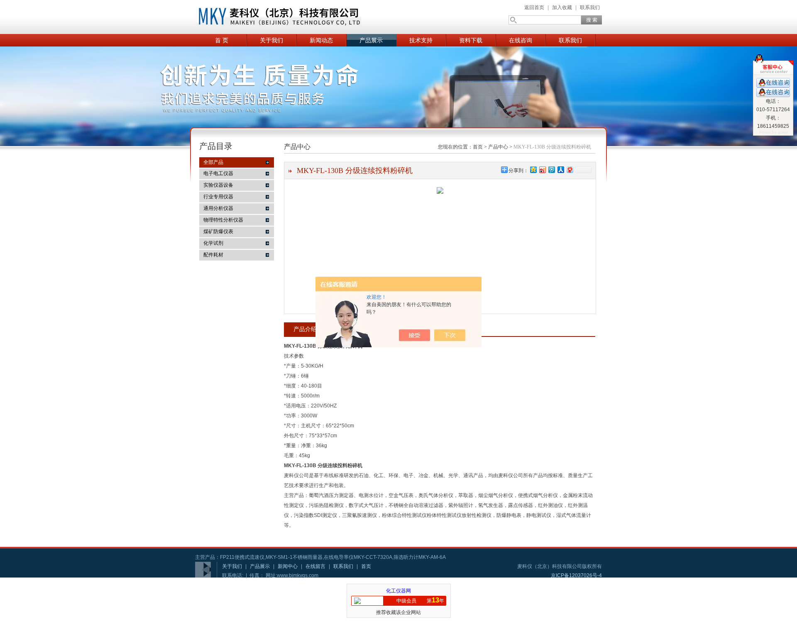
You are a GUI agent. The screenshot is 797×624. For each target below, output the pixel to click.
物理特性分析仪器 (223, 220)
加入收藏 (562, 7)
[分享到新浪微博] (542, 169)
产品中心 (498, 147)
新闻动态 (321, 40)
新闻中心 (288, 566)
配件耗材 (213, 255)
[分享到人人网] (560, 169)
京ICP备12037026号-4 (576, 575)
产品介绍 (305, 329)
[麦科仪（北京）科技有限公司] (278, 17)
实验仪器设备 (218, 185)
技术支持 (421, 40)
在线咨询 (520, 40)
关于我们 (271, 40)
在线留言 (315, 566)
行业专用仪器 (218, 197)
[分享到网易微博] (569, 169)
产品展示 (371, 40)
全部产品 (213, 162)
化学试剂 (213, 243)
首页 (478, 147)
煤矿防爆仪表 (218, 231)
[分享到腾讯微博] (551, 169)
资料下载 (470, 40)
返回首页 (534, 7)
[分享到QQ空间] (533, 169)
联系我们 (590, 7)
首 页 (221, 40)
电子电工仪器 (218, 173)
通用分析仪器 (218, 208)
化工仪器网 (398, 591)
